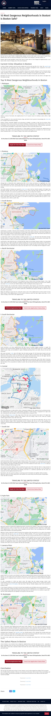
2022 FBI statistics (14, 584)
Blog (46, 8)
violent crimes (12, 415)
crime (12, 353)
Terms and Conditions (31, 701)
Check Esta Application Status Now (34, 308)
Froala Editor (28, 678)
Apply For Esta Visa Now (17, 145)
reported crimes (19, 632)
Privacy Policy (13, 701)
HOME (4, 8)
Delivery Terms (5, 701)
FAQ (38, 701)
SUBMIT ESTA (11, 8)
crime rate (32, 236)
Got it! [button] (46, 713)
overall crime (47, 66)
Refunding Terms (21, 701)
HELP (41, 8)
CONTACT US (42, 701)
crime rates (48, 119)
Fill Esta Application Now (13, 308)
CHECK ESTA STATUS (23, 8)
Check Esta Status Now (34, 145)
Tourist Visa (34, 8)
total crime (24, 189)
